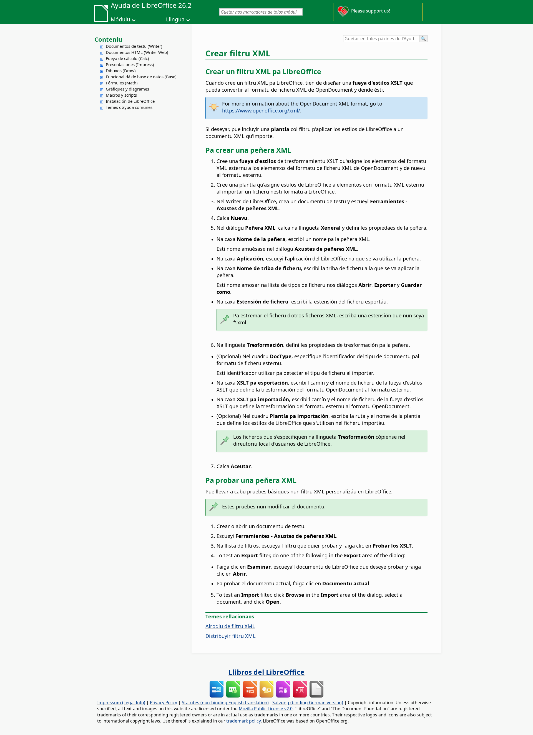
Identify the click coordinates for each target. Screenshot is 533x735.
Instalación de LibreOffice (130, 101)
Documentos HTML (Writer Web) (137, 52)
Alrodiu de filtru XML (230, 626)
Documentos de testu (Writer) (134, 46)
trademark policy (243, 721)
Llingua (175, 19)
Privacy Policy (163, 702)
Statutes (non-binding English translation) (225, 702)
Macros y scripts (121, 95)
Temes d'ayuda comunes (129, 107)
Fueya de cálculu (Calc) (127, 58)
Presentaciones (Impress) (130, 64)
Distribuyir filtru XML (230, 635)
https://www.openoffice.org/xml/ (261, 110)
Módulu (120, 19)
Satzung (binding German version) (307, 702)
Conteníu (108, 39)
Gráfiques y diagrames (127, 89)
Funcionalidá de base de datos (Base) (141, 76)
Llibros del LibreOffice (266, 672)
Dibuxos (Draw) (121, 70)
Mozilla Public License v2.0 (266, 709)
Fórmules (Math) (122, 83)
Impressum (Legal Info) (121, 702)
